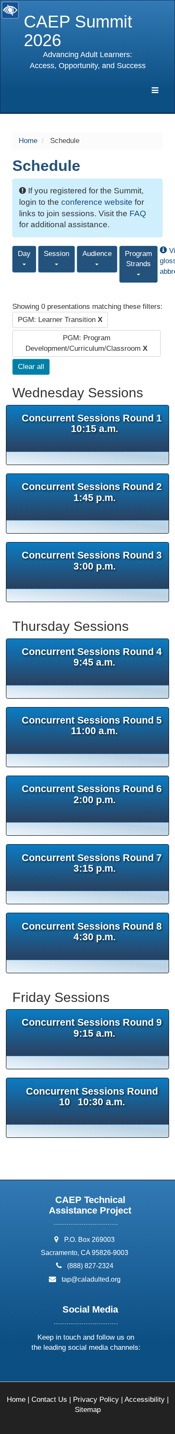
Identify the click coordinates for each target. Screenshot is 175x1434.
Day (24, 254)
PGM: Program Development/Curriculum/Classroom (86, 343)
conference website (97, 202)
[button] (53, 1370)
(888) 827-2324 (90, 1265)
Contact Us (49, 1399)
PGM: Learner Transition (60, 320)
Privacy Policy (96, 1399)
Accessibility (144, 1399)
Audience (97, 254)
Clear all (31, 367)
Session (56, 254)
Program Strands (138, 259)
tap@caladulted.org (91, 1279)
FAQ (138, 213)
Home (28, 141)
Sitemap (88, 1410)
